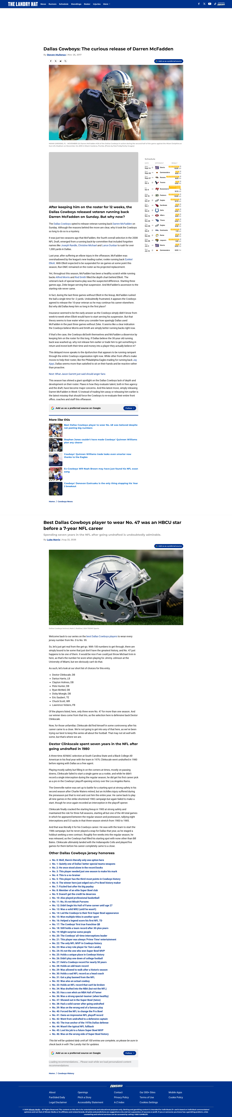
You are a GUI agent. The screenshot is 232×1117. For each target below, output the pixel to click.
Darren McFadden (122, 223)
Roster (87, 4)
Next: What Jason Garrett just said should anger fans (77, 374)
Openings (83, 1092)
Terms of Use (147, 1097)
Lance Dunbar (109, 245)
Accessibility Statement (90, 1102)
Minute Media (34, 1109)
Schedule (63, 4)
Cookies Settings (149, 1102)
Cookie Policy (176, 1097)
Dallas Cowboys (62, 223)
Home (52, 501)
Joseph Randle (69, 245)
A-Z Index (119, 1102)
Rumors (52, 4)
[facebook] (198, 4)
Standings (76, 4)
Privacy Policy (121, 1097)
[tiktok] (215, 4)
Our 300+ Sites (147, 1092)
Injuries (96, 4)
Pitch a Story (84, 1097)
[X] (204, 4)
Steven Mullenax (56, 54)
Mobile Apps (175, 1092)
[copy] (65, 61)
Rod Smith (80, 277)
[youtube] (209, 4)
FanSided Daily (57, 1097)
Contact (118, 1092)
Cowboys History (66, 1073)
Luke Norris (53, 539)
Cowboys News (65, 501)
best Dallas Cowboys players (101, 636)
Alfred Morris (63, 277)
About (52, 1092)
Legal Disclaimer (58, 1102)
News (43, 4)
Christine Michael (87, 245)
